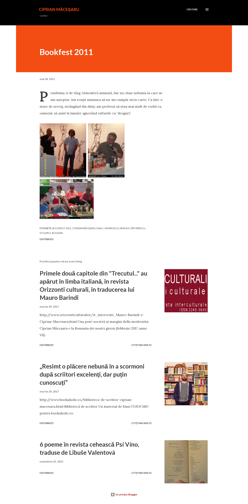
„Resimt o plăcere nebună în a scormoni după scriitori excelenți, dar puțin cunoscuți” (92, 374)
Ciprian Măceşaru (83, 228)
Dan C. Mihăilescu (108, 228)
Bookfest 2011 (61, 228)
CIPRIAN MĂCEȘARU (59, 9)
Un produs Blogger (126, 494)
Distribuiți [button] (46, 239)
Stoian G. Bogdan (51, 232)
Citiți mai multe (141, 345)
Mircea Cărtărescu (132, 228)
